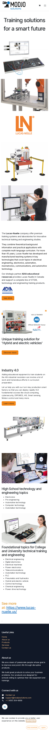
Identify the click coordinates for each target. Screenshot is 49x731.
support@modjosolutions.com (18, 698)
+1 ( (7, 700)
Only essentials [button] (32, 727)
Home (4, 637)
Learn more (9, 403)
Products (6, 642)
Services (5, 645)
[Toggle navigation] (45, 5)
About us (6, 639)
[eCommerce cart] (39, 5)
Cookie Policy (31, 721)
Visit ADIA (8, 298)
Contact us (6, 648)
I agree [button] (43, 727)
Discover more (10, 352)
